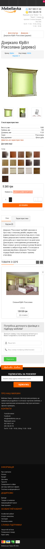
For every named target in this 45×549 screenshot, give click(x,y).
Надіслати (10, 359)
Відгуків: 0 (16, 56)
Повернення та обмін (8, 484)
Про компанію (6, 472)
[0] (40, 3)
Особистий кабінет (7, 514)
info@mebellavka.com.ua (12, 418)
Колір (3, 149)
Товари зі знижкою (8, 500)
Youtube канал (9, 413)
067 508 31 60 (34, 9)
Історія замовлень (7, 516)
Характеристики (22, 218)
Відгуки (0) (9, 224)
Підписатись (23, 385)
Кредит (3, 477)
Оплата (3, 474)
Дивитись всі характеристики (12, 140)
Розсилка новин (6, 521)
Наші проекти (5, 505)
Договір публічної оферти (10, 487)
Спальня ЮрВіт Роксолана (22, 302)
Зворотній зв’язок (7, 530)
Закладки (4, 519)
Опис (7, 218)
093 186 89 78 (34, 12)
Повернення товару (8, 532)
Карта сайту (5, 535)
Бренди (3, 498)
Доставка (4, 479)
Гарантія (4, 482)
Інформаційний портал (9, 503)
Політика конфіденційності (10, 489)
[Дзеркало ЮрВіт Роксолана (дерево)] (22, 82)
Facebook (7, 416)
